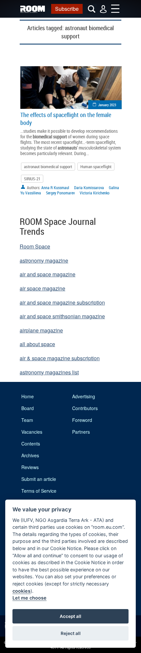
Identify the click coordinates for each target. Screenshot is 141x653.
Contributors (85, 408)
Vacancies (31, 431)
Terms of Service (38, 490)
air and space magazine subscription (62, 302)
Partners (81, 431)
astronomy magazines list (49, 372)
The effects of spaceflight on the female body (65, 119)
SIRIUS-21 (32, 179)
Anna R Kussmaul (55, 187)
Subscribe (67, 8)
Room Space (35, 246)
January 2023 (107, 104)
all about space (37, 344)
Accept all (70, 616)
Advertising (83, 396)
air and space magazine (47, 274)
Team (27, 420)
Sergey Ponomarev (60, 192)
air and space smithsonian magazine (62, 316)
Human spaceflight (95, 166)
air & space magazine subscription (60, 358)
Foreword (82, 420)
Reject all (71, 633)
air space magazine (42, 288)
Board (27, 408)
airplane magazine (41, 330)
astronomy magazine (44, 260)
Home (27, 396)
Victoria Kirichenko (95, 192)
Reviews (30, 467)
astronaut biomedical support (48, 166)
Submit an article (38, 479)
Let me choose (29, 598)
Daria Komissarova (89, 187)
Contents (30, 443)
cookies (21, 591)
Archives (30, 455)
